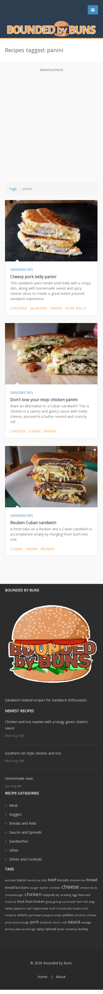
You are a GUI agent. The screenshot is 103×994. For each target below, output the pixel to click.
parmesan (35, 915)
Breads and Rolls (22, 823)
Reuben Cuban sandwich (33, 522)
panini (56, 308)
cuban (34, 431)
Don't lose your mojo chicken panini (44, 399)
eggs (74, 895)
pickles (68, 915)
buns (25, 887)
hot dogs (89, 901)
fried (20, 901)
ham (79, 901)
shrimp (9, 929)
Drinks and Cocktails (25, 859)
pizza (8, 922)
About (61, 976)
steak (60, 929)
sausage (86, 922)
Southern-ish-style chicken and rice (33, 753)
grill (55, 901)
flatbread (84, 895)
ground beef (67, 901)
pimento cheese (85, 915)
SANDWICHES (21, 269)
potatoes (46, 922)
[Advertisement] (51, 125)
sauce (74, 921)
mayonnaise (40, 908)
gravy (49, 901)
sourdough (29, 929)
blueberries (77, 880)
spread (50, 929)
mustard (10, 915)
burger (34, 887)
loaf (29, 908)
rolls (64, 922)
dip (57, 895)
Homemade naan (19, 778)
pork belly (75, 308)
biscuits (63, 880)
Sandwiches (18, 841)
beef (52, 880)
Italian (9, 908)
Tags (13, 188)
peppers (48, 915)
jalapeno (38, 308)
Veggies (15, 814)
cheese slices (88, 887)
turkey (83, 929)
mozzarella (64, 908)
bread (91, 880)
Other (13, 850)
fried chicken (35, 901)
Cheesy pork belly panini (33, 276)
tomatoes (71, 929)
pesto (58, 915)
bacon (21, 880)
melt (52, 908)
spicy (40, 929)
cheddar (18, 308)
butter (44, 887)
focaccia (10, 901)
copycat (48, 894)
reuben (47, 549)
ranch (56, 922)
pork (34, 922)
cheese (70, 886)
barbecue (34, 880)
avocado (10, 880)
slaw (17, 929)
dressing (65, 895)
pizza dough (21, 922)
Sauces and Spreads (25, 832)
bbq (44, 880)
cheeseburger (14, 895)
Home (43, 976)
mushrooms (80, 908)
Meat (13, 805)
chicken (17, 431)
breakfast (12, 887)
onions (22, 915)
